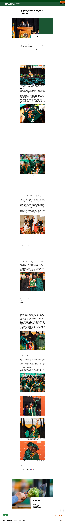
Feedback (24, 520)
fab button (62, 510)
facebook (55, 515)
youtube (61, 515)
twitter (59, 515)
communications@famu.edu (37, 507)
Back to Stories (22, 473)
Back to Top (59, 520)
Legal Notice (8, 520)
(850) (36, 506)
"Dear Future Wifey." (23, 50)
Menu (62, 1)
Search (63, 3)
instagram (57, 515)
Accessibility (20, 520)
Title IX (12, 520)
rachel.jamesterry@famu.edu (24, 467)
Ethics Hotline (15, 520)
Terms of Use (4, 520)
